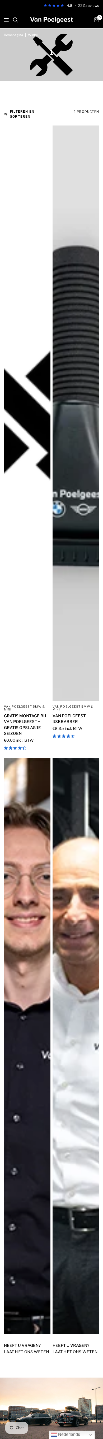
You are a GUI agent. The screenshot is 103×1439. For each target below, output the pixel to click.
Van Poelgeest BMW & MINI (24, 708)
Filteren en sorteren (22, 113)
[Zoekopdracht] (15, 25)
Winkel (33, 35)
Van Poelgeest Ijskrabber (69, 719)
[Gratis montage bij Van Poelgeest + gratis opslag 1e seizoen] (27, 413)
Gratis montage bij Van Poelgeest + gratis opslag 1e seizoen (25, 725)
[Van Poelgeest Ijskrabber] (76, 413)
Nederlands (68, 1434)
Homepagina (13, 35)
